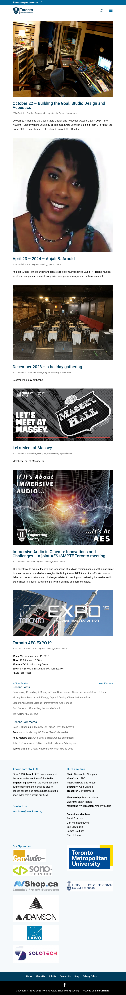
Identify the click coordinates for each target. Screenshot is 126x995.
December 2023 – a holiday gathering (47, 366)
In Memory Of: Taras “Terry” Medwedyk (53, 727)
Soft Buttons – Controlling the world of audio (37, 708)
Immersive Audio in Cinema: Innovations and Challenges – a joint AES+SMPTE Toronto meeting (59, 553)
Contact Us (65, 976)
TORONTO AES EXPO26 (26, 713)
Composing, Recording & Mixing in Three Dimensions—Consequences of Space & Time (59, 692)
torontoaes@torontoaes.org (27, 811)
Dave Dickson (20, 727)
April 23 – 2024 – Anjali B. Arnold (44, 258)
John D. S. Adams (22, 743)
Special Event (57, 113)
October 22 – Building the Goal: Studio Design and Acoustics (59, 105)
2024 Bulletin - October (23, 113)
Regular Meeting (43, 113)
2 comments (71, 113)
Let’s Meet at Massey (32, 447)
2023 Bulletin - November (24, 453)
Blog (77, 976)
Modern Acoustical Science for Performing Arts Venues (42, 702)
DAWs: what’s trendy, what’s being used (52, 737)
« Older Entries (20, 683)
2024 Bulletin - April (22, 264)
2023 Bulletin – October (24, 561)
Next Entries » (106, 683)
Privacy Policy (90, 976)
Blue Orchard (102, 990)
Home (29, 976)
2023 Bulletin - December (24, 372)
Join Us (52, 976)
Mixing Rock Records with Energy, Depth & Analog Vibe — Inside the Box (51, 697)
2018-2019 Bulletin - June (25, 648)
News (39, 372)
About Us (40, 976)
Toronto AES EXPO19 (32, 642)
